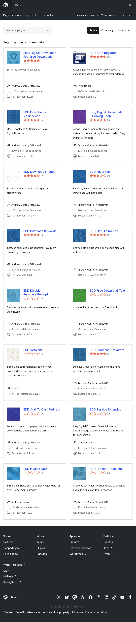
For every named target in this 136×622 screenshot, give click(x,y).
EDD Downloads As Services (34, 114)
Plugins (40, 548)
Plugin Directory (12, 15)
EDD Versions (33, 350)
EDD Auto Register (103, 53)
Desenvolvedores (80, 548)
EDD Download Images (39, 171)
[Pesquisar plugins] (48, 30)
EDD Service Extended (105, 409)
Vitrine (40, 536)
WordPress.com (14, 564)
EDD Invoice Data (35, 469)
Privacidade (10, 553)
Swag (108, 553)
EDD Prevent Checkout (106, 469)
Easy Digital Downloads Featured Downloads (39, 54)
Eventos (108, 542)
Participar (108, 536)
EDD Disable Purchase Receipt (35, 292)
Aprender (75, 536)
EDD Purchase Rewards (40, 231)
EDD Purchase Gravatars (107, 350)
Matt (8, 570)
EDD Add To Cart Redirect (41, 409)
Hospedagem (11, 548)
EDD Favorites (100, 171)
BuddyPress (12, 582)
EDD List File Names (104, 231)
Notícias (8, 542)
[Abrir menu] (130, 5)
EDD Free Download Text (107, 290)
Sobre (7, 536)
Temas (40, 542)
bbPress (10, 576)
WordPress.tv (79, 553)
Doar (107, 548)
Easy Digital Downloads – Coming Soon (106, 114)
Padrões (41, 553)
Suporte (74, 542)
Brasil (14, 597)
